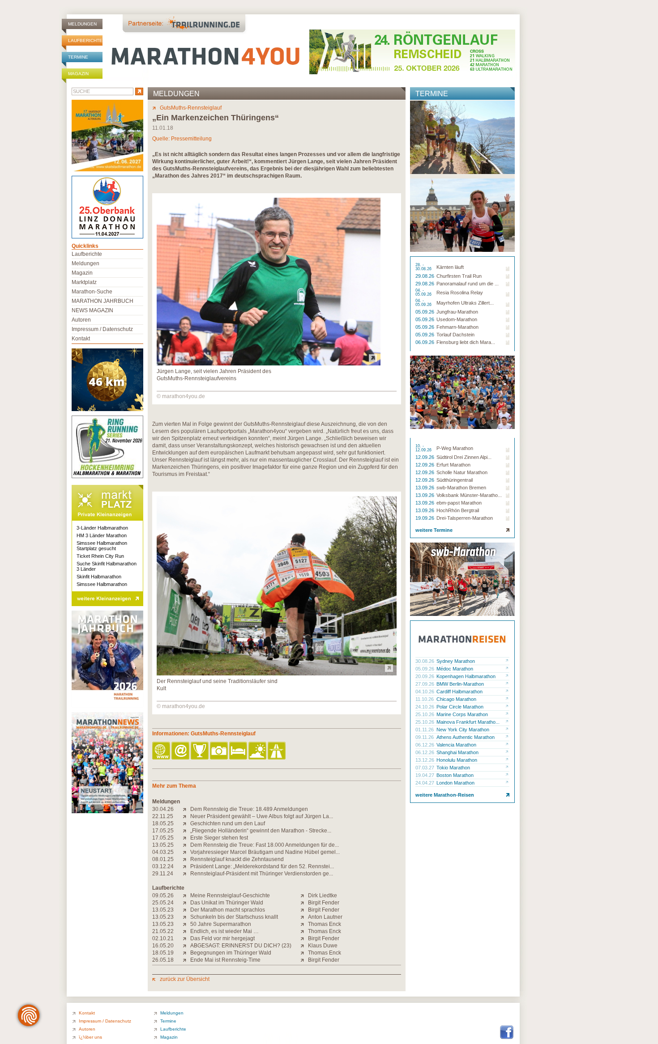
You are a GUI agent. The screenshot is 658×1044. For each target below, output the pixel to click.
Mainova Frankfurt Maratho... (468, 722)
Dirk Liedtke (322, 895)
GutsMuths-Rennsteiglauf (191, 108)
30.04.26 (163, 809)
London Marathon (455, 782)
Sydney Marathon (455, 661)
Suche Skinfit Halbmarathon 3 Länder (107, 566)
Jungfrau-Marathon (457, 311)
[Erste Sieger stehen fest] (186, 838)
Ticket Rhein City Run (100, 556)
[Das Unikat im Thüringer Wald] (186, 902)
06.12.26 (425, 744)
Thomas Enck (324, 924)
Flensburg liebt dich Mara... (465, 342)
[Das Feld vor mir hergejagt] (186, 938)
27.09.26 (425, 684)
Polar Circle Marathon (459, 706)
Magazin (78, 73)
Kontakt (81, 338)
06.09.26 (425, 342)
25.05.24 (163, 903)
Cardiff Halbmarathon (459, 691)
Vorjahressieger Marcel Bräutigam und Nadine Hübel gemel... (265, 852)
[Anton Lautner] (304, 917)
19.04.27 (425, 775)
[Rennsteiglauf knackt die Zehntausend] (186, 859)
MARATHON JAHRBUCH (102, 301)
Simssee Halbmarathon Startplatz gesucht (102, 545)
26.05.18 (163, 960)
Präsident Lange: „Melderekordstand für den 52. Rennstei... (262, 866)
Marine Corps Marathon (462, 714)
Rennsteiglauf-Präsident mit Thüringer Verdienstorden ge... (261, 873)
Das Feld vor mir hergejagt (222, 938)
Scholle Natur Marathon (461, 472)
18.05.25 (163, 823)
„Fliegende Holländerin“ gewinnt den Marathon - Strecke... (260, 831)
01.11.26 (425, 729)
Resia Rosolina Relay (459, 292)
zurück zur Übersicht (184, 979)
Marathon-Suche (92, 292)
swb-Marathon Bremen (461, 487)
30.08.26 (425, 661)
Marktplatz (84, 282)
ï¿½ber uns (90, 1037)
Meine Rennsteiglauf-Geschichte (230, 895)
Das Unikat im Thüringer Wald (226, 903)
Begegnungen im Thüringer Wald (230, 953)
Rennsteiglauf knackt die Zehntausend (237, 859)
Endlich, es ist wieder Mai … (224, 931)
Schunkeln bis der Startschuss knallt (234, 917)
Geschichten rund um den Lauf (227, 823)
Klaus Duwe (323, 945)
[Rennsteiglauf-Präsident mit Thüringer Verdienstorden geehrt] (186, 873)
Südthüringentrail (454, 480)
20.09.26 (425, 676)
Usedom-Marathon (456, 319)
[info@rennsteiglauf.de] (181, 751)
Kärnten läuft (450, 267)
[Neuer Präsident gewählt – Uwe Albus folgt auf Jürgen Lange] (186, 816)
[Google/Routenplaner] (277, 751)
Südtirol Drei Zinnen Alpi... (463, 457)
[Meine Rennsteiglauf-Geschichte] (186, 895)
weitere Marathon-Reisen (444, 795)
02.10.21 (163, 938)
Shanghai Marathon (457, 752)
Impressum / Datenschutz (102, 329)
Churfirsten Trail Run (459, 276)
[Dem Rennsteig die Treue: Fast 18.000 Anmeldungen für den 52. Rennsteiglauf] (186, 845)
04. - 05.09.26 (424, 293)
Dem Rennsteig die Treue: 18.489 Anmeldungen (249, 809)
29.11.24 (162, 873)
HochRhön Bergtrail (457, 510)
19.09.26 (425, 518)
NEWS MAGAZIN (92, 310)
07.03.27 (425, 767)
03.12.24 (163, 866)
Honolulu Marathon (456, 760)
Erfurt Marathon (453, 464)
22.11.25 (162, 816)
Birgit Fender (323, 903)
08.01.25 (163, 859)
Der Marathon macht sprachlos (227, 910)
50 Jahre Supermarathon (220, 924)
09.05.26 (163, 895)
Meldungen (82, 23)
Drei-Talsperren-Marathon (464, 518)
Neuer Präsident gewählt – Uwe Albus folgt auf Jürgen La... (261, 816)
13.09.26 (425, 487)
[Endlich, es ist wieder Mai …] (186, 931)
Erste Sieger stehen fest (219, 838)
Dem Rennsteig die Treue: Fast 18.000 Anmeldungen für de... (264, 845)
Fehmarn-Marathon (457, 327)
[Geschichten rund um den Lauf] (186, 823)
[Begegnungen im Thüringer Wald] (186, 953)
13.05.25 (163, 845)
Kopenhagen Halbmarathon (466, 676)
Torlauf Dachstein (455, 334)
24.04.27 (425, 782)
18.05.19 (163, 953)
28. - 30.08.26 (424, 267)
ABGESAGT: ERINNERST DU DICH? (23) (240, 945)
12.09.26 (425, 457)
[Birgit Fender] (304, 902)
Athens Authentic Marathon (465, 737)
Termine (78, 57)
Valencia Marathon (456, 744)
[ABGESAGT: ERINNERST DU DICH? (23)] (186, 945)
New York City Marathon (462, 729)
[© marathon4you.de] (268, 364)
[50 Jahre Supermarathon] (186, 924)
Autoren (81, 320)
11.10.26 (425, 699)
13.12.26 (425, 760)
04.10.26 (425, 691)
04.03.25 (163, 852)
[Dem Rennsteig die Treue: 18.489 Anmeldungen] (186, 809)
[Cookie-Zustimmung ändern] (28, 1015)
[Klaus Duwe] (304, 945)
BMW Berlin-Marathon (460, 684)
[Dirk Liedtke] (304, 895)
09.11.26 (425, 737)
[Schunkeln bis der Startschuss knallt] (186, 917)
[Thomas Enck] (304, 924)
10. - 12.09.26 (424, 448)
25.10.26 (425, 714)
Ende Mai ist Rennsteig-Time (225, 960)
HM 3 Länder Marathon (102, 535)
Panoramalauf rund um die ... (467, 283)
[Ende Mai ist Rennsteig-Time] (186, 960)
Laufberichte (85, 40)
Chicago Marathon (456, 699)
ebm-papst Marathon (459, 502)
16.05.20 (163, 945)
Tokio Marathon (453, 767)
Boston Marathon (455, 775)
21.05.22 (163, 931)
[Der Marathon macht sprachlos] (186, 910)
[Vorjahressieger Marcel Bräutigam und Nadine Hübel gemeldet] (186, 852)
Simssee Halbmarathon (102, 584)
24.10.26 (425, 706)
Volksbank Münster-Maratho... (469, 495)
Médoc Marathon (454, 668)
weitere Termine (434, 530)
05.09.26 (425, 311)
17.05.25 (163, 831)
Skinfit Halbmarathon (99, 576)
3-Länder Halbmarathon (102, 527)
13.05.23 (163, 910)
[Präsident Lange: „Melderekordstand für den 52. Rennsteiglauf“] (186, 866)
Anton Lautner (325, 917)
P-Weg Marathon (454, 448)
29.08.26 (425, 276)
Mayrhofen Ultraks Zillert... (465, 303)
